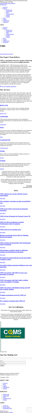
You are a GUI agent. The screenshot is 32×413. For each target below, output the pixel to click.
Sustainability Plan (7, 408)
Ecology (8, 15)
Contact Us (5, 22)
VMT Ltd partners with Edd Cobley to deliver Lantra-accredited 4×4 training (14, 281)
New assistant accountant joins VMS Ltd (12, 301)
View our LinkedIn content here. (8, 86)
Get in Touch (10, 54)
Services (5, 8)
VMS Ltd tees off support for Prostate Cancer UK (15, 216)
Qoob (11, 412)
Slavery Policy (6, 407)
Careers (5, 19)
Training (8, 16)
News (4, 18)
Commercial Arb (10, 14)
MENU (2, 24)
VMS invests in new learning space (10, 229)
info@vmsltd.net (11, 3)
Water (7, 12)
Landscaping (9, 11)
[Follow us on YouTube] (4, 411)
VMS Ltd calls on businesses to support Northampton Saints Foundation (12, 223)
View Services (3, 54)
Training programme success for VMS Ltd (13, 295)
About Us (5, 7)
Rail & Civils (9, 10)
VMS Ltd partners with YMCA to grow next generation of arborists (13, 273)
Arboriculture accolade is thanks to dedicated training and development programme (14, 251)
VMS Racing (6, 20)
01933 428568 (3, 3)
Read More (2, 198)
